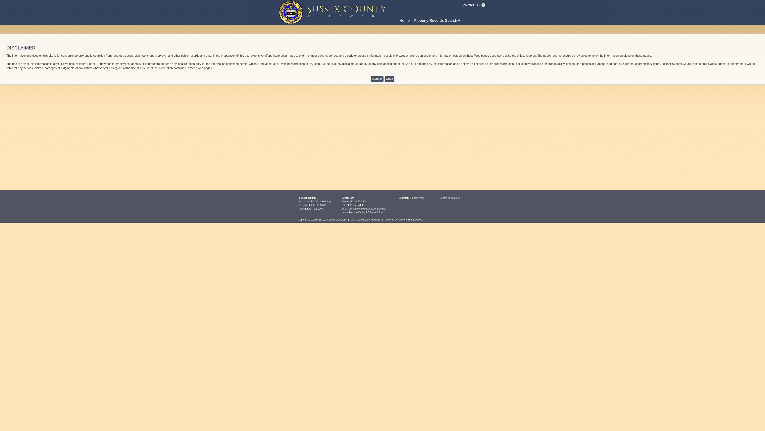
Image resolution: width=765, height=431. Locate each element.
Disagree (377, 79)
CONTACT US (470, 5)
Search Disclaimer (450, 198)
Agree (389, 79)
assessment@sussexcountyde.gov (367, 208)
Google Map (417, 198)
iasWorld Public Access (410, 219)
